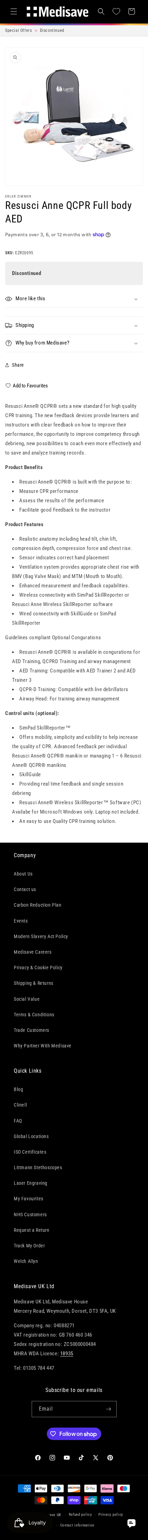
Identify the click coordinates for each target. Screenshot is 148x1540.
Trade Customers (31, 1030)
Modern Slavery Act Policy (41, 936)
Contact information (77, 1525)
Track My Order (29, 1245)
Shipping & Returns (33, 983)
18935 (66, 1353)
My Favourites (28, 1198)
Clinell (20, 1105)
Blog (18, 1089)
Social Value (27, 999)
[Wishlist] (116, 11)
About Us (23, 874)
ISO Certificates (30, 1152)
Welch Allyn (26, 1261)
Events (21, 921)
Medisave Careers (33, 952)
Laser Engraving (30, 1183)
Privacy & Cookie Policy (38, 967)
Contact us (25, 889)
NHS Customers (30, 1214)
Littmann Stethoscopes (38, 1167)
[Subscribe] (108, 1409)
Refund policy (80, 1514)
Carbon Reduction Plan (38, 905)
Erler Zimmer (18, 196)
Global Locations (31, 1136)
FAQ (18, 1121)
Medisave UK (50, 1515)
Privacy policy (110, 1514)
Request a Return (32, 1230)
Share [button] (18, 365)
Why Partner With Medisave (43, 1045)
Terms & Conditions (34, 1014)
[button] (13, 11)
